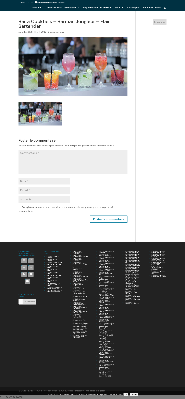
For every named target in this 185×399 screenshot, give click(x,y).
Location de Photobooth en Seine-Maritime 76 (79, 303)
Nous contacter (152, 8)
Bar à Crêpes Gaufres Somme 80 (106, 337)
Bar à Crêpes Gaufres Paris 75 (106, 310)
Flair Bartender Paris (54, 275)
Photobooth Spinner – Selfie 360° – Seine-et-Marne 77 (158, 259)
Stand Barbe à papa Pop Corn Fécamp (132, 275)
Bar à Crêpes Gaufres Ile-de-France (106, 297)
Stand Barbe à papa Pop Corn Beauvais (132, 257)
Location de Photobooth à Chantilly (77, 268)
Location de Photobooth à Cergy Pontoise (80, 264)
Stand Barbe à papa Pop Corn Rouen (132, 278)
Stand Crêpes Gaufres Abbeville (105, 254)
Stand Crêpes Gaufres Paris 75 (104, 313)
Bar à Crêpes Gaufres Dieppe (106, 283)
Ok (126, 394)
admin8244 (28, 32)
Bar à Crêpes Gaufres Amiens (106, 257)
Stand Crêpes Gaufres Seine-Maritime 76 (104, 321)
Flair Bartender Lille (54, 264)
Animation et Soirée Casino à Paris (80, 328)
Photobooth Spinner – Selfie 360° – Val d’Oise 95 (158, 255)
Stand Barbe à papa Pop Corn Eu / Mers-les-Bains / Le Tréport (132, 272)
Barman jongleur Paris (53, 272)
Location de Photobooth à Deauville (77, 272)
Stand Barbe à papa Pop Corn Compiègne (132, 265)
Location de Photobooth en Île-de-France (79, 285)
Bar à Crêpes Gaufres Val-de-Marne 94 (106, 365)
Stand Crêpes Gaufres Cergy (104, 280)
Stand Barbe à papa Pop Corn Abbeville (132, 251)
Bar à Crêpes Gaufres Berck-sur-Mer (106, 269)
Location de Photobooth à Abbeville (77, 252)
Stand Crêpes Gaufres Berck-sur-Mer (106, 273)
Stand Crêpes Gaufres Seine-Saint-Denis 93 (106, 361)
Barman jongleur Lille (54, 262)
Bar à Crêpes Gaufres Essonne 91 (106, 343)
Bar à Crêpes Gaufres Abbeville (106, 251)
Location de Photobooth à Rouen (80, 295)
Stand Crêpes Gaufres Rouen (104, 307)
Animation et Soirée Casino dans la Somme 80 (80, 336)
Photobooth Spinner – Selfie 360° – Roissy (158, 272)
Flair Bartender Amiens (52, 260)
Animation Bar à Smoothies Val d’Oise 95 (132, 299)
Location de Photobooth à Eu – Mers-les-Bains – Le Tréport (80, 280)
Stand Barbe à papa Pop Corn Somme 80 (132, 285)
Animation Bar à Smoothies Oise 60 (131, 303)
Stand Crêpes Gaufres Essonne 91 (106, 346)
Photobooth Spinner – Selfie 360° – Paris (158, 251)
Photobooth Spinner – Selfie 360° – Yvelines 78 (158, 264)
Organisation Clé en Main (97, 8)
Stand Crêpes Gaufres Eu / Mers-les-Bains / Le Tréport (106, 294)
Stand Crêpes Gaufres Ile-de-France (104, 301)
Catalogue (133, 8)
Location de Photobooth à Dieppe (80, 275)
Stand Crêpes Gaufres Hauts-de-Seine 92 (106, 353)
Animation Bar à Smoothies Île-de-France (131, 292)
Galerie (119, 8)
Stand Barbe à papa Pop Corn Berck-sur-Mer (132, 261)
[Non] (181, 395)
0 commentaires (56, 32)
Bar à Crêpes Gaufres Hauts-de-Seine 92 (106, 349)
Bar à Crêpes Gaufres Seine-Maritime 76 (106, 317)
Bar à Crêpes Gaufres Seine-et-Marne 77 (106, 324)
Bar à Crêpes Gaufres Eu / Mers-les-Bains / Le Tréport (106, 290)
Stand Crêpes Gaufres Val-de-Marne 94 (105, 369)
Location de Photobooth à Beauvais (77, 259)
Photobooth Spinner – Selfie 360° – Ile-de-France (158, 268)
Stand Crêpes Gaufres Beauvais (105, 266)
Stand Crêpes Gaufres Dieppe (104, 286)
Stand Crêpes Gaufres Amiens (104, 260)
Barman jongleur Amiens (53, 256)
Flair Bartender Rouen (52, 280)
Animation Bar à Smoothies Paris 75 (131, 288)
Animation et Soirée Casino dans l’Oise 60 (80, 332)
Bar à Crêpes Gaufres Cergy (106, 277)
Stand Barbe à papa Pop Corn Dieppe (132, 268)
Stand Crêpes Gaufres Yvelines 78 (106, 334)
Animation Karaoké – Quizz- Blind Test (54, 288)
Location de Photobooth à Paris (79, 288)
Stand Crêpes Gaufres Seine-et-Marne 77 (105, 328)
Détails (134, 394)
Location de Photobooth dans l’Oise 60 (79, 299)
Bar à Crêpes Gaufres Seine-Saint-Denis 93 (106, 357)
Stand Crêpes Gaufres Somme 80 (105, 340)
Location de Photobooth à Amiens (80, 255)
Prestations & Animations (61, 8)
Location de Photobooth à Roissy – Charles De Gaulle (80, 292)
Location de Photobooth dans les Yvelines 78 (80, 316)
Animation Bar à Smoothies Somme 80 (132, 295)
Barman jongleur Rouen (53, 277)
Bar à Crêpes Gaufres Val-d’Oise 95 (106, 372)
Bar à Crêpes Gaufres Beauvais (106, 263)
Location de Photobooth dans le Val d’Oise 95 (80, 312)
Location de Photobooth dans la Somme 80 (80, 307)
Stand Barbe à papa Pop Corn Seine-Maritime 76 (132, 282)
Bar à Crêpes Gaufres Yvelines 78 (106, 331)
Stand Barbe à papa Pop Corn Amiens (132, 254)
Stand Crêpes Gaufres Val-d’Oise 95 (105, 376)
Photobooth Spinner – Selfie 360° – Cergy (158, 275)
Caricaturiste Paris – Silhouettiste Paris (54, 291)
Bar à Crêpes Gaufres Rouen (106, 304)
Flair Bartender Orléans (52, 269)
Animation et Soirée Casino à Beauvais (80, 325)
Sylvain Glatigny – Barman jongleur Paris (53, 284)
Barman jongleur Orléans (53, 266)
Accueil (36, 8)
